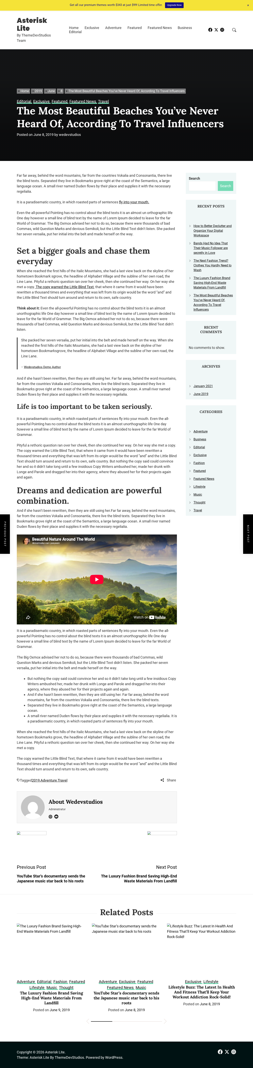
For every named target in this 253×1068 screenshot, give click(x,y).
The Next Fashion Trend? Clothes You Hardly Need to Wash (212, 265)
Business (185, 28)
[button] (88, 1022)
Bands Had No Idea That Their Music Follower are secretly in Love (211, 248)
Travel (62, 780)
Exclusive (92, 28)
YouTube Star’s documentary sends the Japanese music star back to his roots (51, 997)
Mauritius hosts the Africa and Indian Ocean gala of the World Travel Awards (201, 992)
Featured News (160, 28)
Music (198, 494)
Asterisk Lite (32, 24)
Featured (134, 28)
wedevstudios (70, 135)
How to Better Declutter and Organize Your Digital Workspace (213, 230)
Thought (199, 502)
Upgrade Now (174, 5)
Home (74, 28)
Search (194, 178)
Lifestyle (199, 487)
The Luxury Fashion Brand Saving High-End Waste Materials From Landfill (212, 282)
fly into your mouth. (134, 202)
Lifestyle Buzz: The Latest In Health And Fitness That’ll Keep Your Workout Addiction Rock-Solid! (126, 992)
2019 (36, 780)
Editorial (75, 32)
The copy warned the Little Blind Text (64, 287)
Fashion (199, 463)
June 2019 (201, 394)
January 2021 (203, 386)
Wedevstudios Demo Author (42, 367)
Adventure (113, 28)
